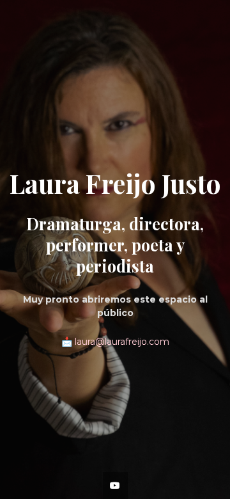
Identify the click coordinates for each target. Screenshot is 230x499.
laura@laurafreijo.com (122, 341)
